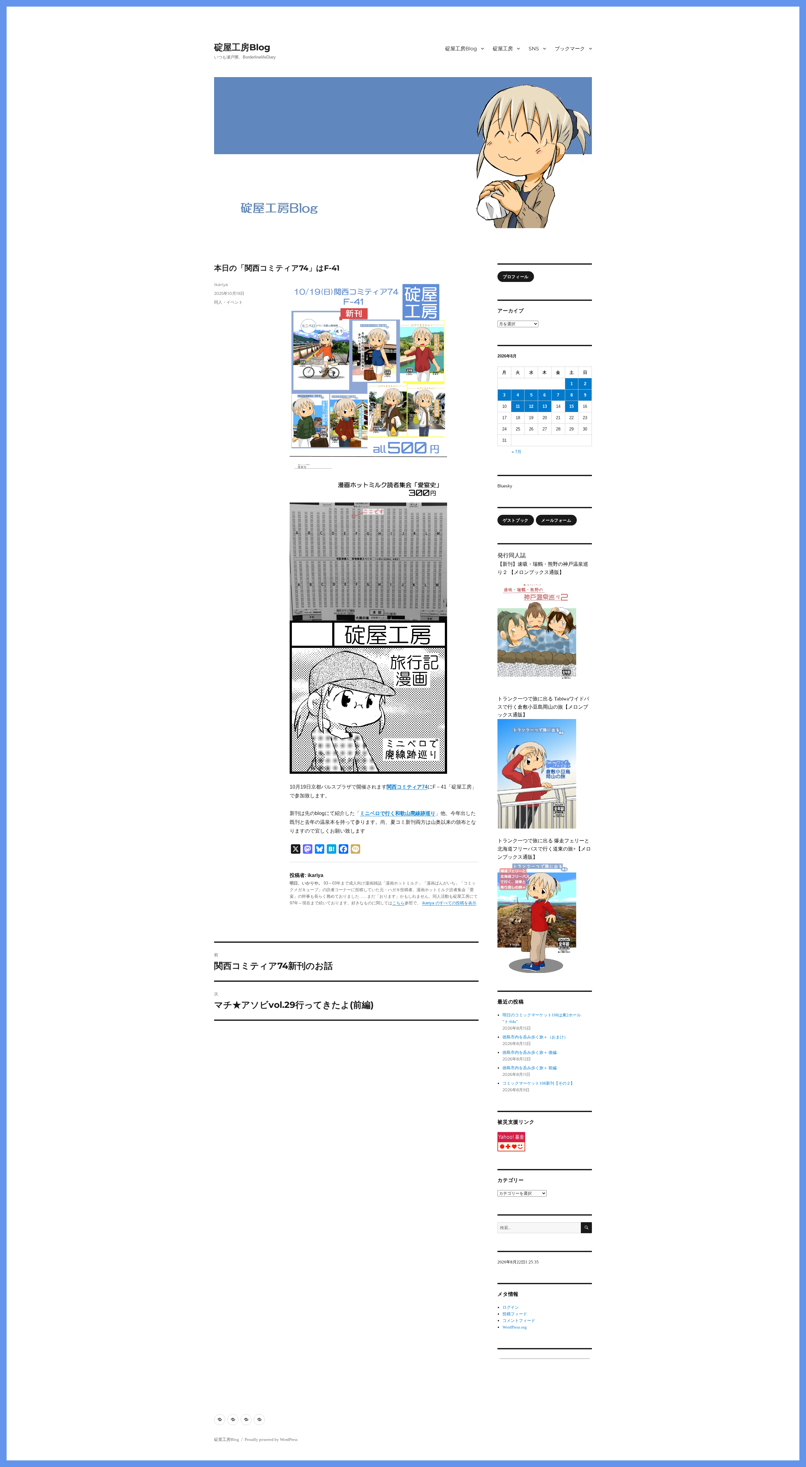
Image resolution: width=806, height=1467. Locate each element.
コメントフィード (518, 1320)
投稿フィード (514, 1314)
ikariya (221, 284)
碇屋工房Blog (242, 47)
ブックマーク (570, 49)
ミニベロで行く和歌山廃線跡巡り (397, 813)
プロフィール (516, 276)
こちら (398, 903)
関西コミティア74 (407, 787)
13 (544, 406)
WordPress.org (514, 1327)
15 (571, 406)
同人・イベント (228, 302)
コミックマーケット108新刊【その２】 (538, 1083)
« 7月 (516, 451)
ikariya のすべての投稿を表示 (449, 903)
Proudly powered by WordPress (271, 1439)
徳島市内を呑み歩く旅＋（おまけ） (535, 1037)
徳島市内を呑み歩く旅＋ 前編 (529, 1067)
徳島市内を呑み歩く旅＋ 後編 (529, 1052)
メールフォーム (556, 520)
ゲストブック (516, 520)
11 (518, 406)
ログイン (510, 1307)
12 (531, 406)
